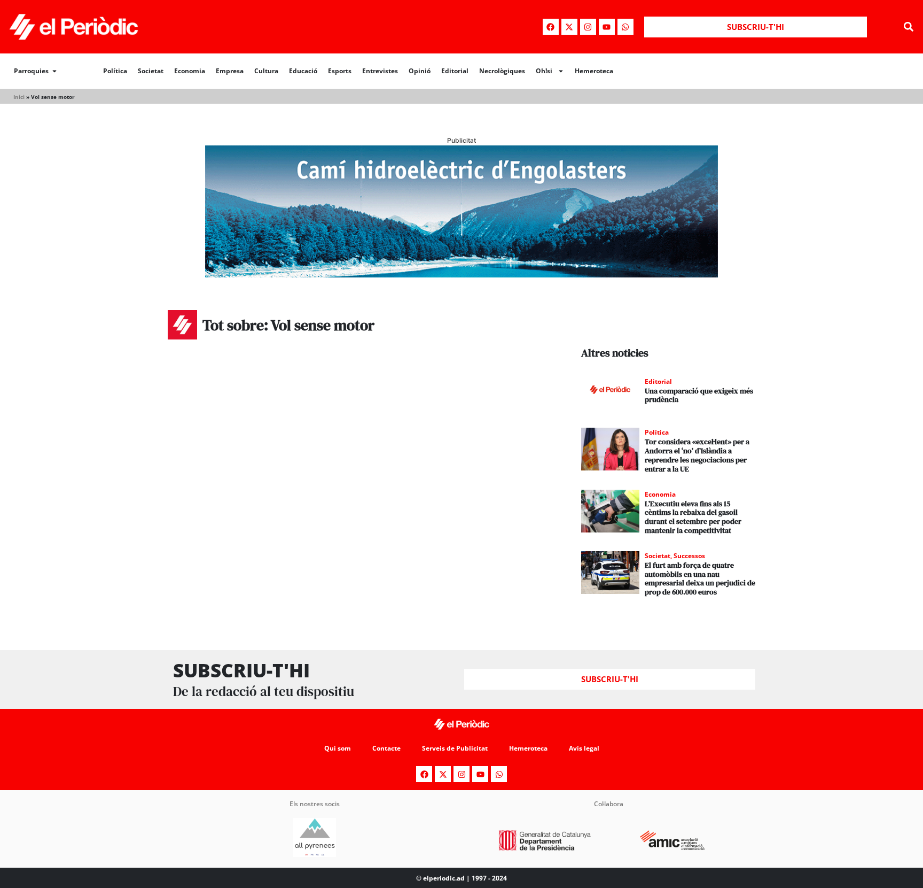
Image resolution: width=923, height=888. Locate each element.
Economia (189, 70)
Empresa (230, 70)
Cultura (266, 70)
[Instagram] (588, 27)
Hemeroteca (594, 70)
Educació (303, 70)
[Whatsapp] (625, 27)
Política (115, 70)
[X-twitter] (569, 27)
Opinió (420, 70)
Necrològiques (502, 70)
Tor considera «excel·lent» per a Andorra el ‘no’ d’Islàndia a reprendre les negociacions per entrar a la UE (697, 455)
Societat (150, 70)
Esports (339, 70)
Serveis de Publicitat (455, 748)
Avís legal (584, 748)
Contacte (386, 748)
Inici (19, 97)
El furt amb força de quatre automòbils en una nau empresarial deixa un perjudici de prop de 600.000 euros (700, 578)
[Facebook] (551, 27)
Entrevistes (380, 70)
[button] (909, 27)
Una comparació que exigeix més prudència (699, 395)
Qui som (337, 748)
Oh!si (544, 70)
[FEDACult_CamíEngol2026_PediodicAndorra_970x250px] (461, 274)
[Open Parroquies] (54, 71)
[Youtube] (607, 27)
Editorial (454, 70)
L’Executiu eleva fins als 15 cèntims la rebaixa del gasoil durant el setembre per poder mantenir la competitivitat (693, 517)
